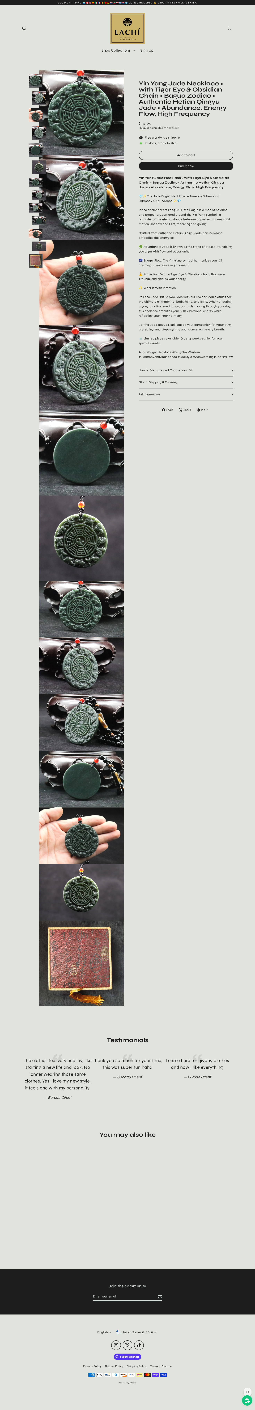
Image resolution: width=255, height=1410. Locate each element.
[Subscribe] (159, 1297)
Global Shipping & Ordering (158, 382)
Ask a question (149, 394)
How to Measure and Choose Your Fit (165, 370)
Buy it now (186, 166)
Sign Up (147, 50)
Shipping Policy (137, 1366)
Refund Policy (114, 1366)
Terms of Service (161, 1366)
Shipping (144, 128)
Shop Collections (116, 50)
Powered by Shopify (127, 1383)
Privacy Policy (92, 1366)
